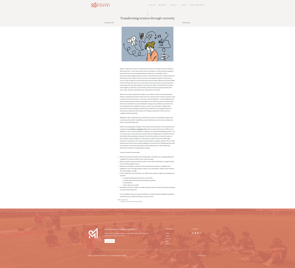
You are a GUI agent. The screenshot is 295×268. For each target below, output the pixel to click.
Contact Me (109, 241)
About (168, 236)
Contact (184, 5)
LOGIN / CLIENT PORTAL (197, 5)
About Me (152, 5)
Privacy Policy (202, 255)
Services (173, 5)
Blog (167, 241)
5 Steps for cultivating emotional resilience (131, 201)
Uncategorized (124, 199)
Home (167, 233)
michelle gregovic (186, 22)
